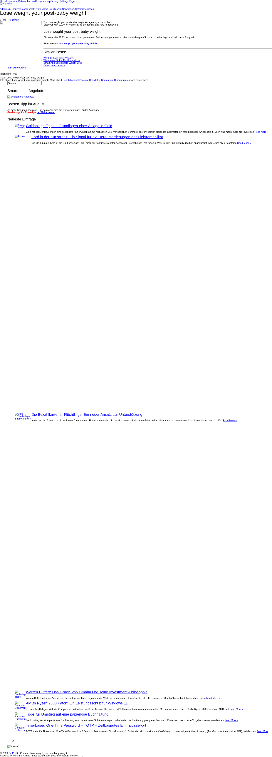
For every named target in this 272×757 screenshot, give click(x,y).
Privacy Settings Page (63, 1)
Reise (51, 9)
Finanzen (15, 9)
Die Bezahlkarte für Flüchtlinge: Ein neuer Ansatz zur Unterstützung (86, 414)
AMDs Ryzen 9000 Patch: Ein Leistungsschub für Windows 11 (77, 703)
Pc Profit (13, 753)
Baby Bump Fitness (54, 65)
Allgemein (5, 9)
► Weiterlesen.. (46, 112)
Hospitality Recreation (101, 80)
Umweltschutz (69, 9)
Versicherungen (85, 9)
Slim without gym (16, 67)
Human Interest (122, 80)
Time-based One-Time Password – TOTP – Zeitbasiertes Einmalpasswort (86, 725)
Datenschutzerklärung (30, 1)
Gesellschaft (27, 9)
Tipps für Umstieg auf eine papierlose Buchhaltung (67, 714)
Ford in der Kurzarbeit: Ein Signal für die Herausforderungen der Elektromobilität (97, 137)
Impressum (12, 1)
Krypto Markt (41, 9)
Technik (58, 9)
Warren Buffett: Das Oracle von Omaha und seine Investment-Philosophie (86, 692)
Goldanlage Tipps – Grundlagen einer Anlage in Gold (69, 126)
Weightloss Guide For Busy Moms (61, 60)
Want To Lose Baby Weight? (58, 58)
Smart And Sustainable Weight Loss (62, 62)
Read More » (261, 131)
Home (3, 1)
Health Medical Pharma (75, 80)
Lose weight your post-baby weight (77, 43)
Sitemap (46, 1)
